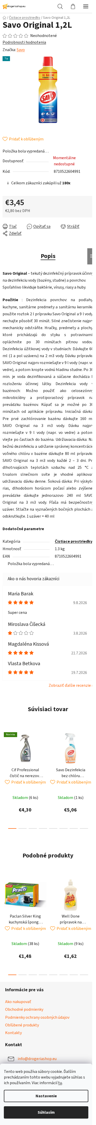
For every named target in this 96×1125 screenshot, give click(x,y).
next (87, 769)
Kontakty (13, 1050)
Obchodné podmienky (24, 1027)
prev (5, 769)
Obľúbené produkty (22, 1042)
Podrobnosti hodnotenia (24, 42)
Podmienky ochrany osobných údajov (37, 1034)
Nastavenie (46, 1096)
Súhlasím (46, 1112)
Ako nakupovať (18, 1019)
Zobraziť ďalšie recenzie (66, 702)
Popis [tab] (46, 253)
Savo (21, 50)
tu (60, 1083)
